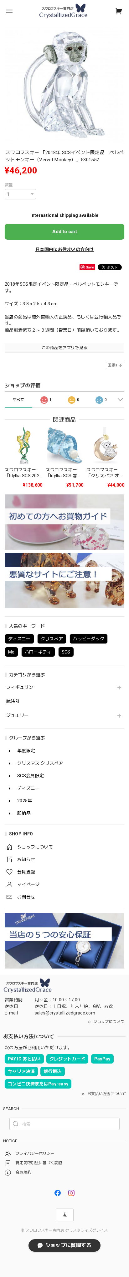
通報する (115, 365)
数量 (9, 185)
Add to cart (64, 231)
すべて (18, 400)
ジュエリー (17, 715)
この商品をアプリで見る (65, 347)
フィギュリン (19, 687)
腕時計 (13, 701)
